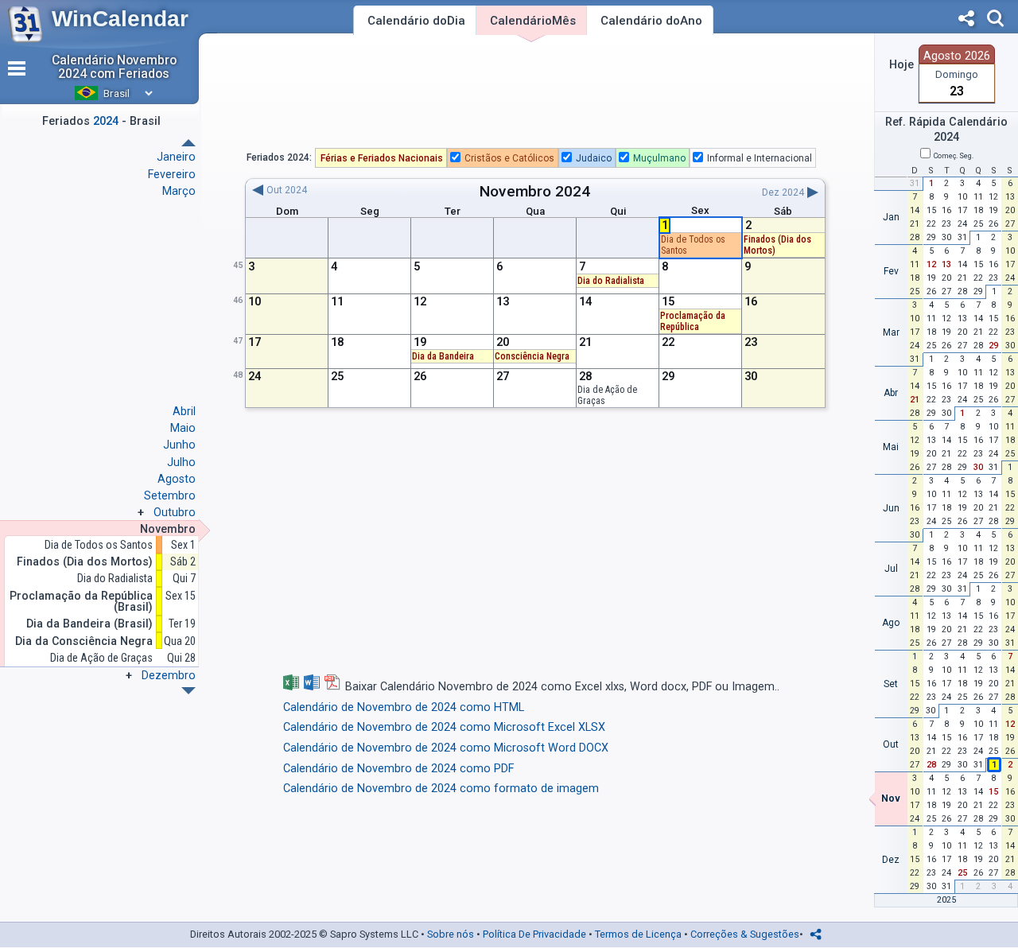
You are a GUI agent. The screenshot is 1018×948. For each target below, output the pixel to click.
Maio (183, 428)
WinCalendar (120, 18)
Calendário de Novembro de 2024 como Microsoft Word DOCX (445, 748)
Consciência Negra (532, 356)
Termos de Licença (638, 934)
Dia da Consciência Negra (84, 641)
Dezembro (169, 675)
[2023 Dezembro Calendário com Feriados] (188, 142)
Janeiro (176, 156)
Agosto (176, 478)
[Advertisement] (536, 94)
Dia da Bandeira (443, 356)
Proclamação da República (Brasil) (81, 601)
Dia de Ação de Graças (101, 658)
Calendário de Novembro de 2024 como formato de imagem (441, 788)
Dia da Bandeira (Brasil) (89, 624)
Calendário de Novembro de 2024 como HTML (403, 707)
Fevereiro (172, 174)
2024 (572, 191)
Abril (184, 411)
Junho (179, 444)
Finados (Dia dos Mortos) (85, 562)
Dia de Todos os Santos (99, 545)
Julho (181, 462)
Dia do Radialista (115, 579)
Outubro (174, 512)
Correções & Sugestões (744, 934)
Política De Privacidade (534, 934)
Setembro (170, 495)
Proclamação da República (692, 321)
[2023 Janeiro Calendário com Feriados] (188, 690)
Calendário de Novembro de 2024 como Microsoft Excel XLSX (444, 727)
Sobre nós (450, 934)
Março (179, 191)
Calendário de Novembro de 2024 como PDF (398, 768)
